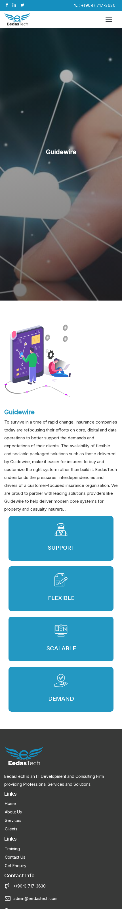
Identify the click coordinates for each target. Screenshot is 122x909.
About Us (13, 811)
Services (13, 820)
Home (10, 803)
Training (12, 848)
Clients (11, 828)
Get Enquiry (15, 865)
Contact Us (15, 857)
